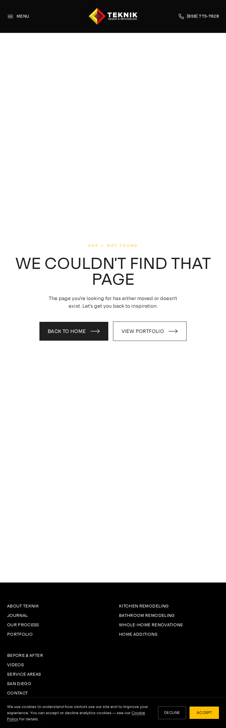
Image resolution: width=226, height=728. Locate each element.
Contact (17, 693)
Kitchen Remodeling (144, 606)
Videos (15, 664)
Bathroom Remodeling (147, 615)
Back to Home (67, 331)
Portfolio (20, 634)
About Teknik (23, 606)
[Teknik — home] (113, 16)
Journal (17, 615)
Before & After (25, 655)
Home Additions (138, 634)
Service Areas (24, 674)
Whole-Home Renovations (151, 624)
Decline (172, 713)
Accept (204, 713)
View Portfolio (143, 331)
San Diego (19, 683)
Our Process (23, 624)
